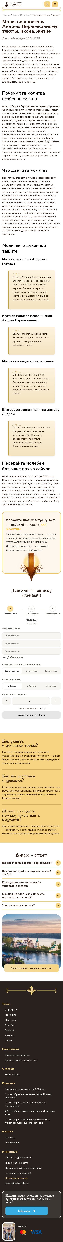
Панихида (10, 1015)
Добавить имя (15, 657)
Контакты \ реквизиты (18, 1157)
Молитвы (10, 1137)
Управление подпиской (18, 1173)
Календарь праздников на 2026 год (25, 1089)
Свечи (8, 1040)
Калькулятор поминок (17, 1055)
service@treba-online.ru (17, 1183)
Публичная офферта (16, 1162)
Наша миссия (12, 1074)
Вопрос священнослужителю (21, 1060)
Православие (12, 1142)
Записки (9, 1030)
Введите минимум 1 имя (31, 715)
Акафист (10, 1035)
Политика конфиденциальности (23, 1168)
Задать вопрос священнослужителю (31, 968)
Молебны (10, 1025)
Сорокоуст (11, 1009)
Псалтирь (10, 1020)
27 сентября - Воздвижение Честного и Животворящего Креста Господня (27, 1121)
